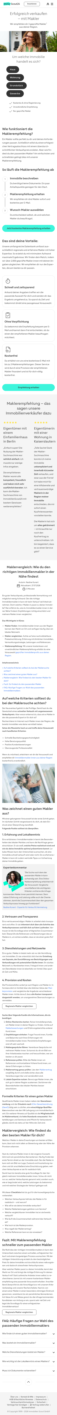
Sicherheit (41, 1402)
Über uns (14, 1397)
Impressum (41, 1397)
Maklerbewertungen (15, 1028)
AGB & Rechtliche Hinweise (21, 1399)
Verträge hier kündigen (17, 1405)
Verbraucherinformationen (22, 1402)
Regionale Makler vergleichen (19, 1006)
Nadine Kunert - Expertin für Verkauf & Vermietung (25, 907)
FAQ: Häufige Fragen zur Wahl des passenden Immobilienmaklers (24, 689)
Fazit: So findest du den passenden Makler (22, 684)
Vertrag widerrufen (40, 1405)
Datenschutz (41, 1399)
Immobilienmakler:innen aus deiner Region (33, 758)
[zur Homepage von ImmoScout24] (11, 5)
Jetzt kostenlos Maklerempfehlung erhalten (28, 228)
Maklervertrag (46, 1070)
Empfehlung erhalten (28, 387)
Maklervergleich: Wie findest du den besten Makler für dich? (27, 679)
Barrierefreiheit (28, 1407)
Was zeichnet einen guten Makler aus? (20, 674)
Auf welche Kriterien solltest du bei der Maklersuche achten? (26, 669)
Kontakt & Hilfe (27, 1397)
